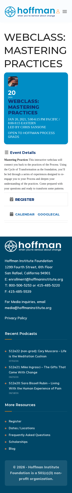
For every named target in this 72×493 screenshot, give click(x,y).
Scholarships (18, 442)
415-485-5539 (19, 291)
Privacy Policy (16, 318)
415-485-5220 (48, 285)
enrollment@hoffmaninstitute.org (36, 279)
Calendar (25, 214)
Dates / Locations (22, 428)
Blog (12, 448)
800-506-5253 (20, 285)
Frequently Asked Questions (29, 435)
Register (15, 421)
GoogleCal (49, 214)
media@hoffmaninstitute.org (28, 308)
